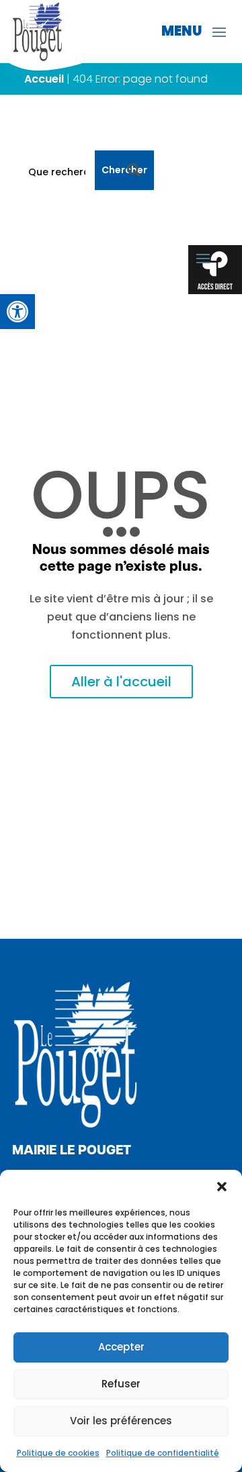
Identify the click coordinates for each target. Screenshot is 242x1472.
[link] (17, 311)
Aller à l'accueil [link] (121, 681)
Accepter (121, 1347)
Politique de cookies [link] (58, 1453)
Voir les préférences (121, 1421)
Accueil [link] (44, 79)
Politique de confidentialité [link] (162, 1453)
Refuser (121, 1384)
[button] (222, 1186)
